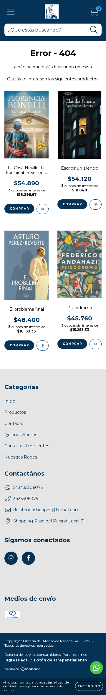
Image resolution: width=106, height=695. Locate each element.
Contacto (14, 423)
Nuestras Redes (20, 457)
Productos (15, 412)
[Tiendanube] (22, 669)
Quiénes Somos (20, 434)
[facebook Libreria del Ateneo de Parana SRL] (28, 558)
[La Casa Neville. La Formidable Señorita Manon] (43, 209)
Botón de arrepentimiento (60, 660)
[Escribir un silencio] (96, 204)
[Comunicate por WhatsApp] (96, 667)
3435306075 (25, 498)
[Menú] (11, 12)
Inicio (9, 401)
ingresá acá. (16, 660)
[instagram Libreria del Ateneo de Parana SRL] (11, 558)
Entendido (89, 686)
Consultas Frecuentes (26, 446)
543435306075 (28, 487)
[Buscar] (94, 30)
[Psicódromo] (96, 344)
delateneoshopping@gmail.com (46, 509)
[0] (94, 13)
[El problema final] (43, 345)
